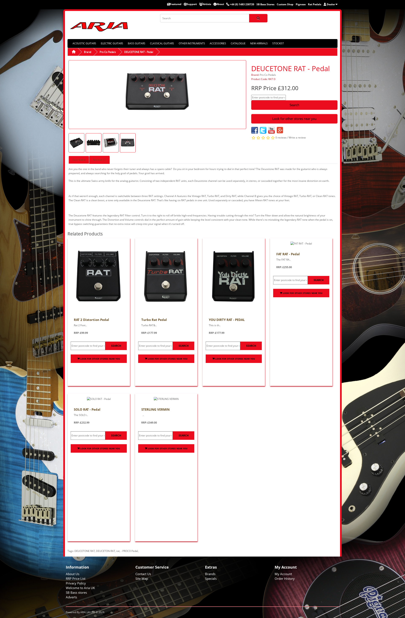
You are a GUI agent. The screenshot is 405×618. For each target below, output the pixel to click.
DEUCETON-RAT (105, 551)
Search (294, 105)
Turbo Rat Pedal (154, 320)
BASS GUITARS (136, 43)
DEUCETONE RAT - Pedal (138, 52)
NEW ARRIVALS (259, 43)
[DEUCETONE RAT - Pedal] (157, 94)
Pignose (301, 4)
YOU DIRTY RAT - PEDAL (227, 320)
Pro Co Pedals (108, 52)
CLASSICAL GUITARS (162, 43)
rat (118, 551)
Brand (87, 52)
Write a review (297, 137)
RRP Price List (75, 578)
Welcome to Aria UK (80, 588)
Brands (210, 574)
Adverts (71, 597)
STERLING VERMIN (155, 409)
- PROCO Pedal (129, 551)
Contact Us (143, 574)
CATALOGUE (238, 43)
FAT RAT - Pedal (288, 254)
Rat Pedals (314, 4)
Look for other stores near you (294, 119)
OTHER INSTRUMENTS (192, 43)
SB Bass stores (76, 592)
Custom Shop (285, 4)
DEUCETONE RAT (84, 551)
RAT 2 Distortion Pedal (91, 320)
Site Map (141, 578)
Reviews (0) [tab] (99, 160)
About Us (72, 574)
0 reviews (281, 137)
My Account (283, 574)
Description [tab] (79, 160)
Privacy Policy (76, 583)
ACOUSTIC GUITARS (84, 43)
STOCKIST (278, 43)
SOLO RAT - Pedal (87, 409)
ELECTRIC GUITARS (112, 43)
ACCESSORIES (218, 43)
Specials (211, 578)
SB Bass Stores (265, 4)
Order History (285, 578)
